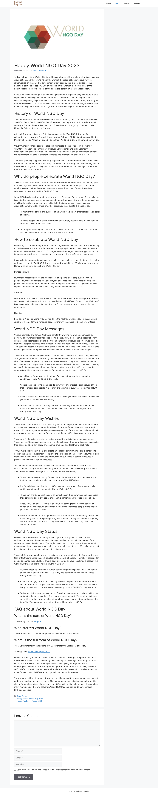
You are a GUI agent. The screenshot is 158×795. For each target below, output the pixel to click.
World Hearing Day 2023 (39, 652)
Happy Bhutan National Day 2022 (30, 699)
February (25, 696)
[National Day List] (18, 3)
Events (127, 3)
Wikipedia (37, 621)
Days (117, 3)
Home (108, 3)
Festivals (137, 3)
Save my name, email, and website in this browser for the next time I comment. (54, 770)
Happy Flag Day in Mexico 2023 (29, 701)
